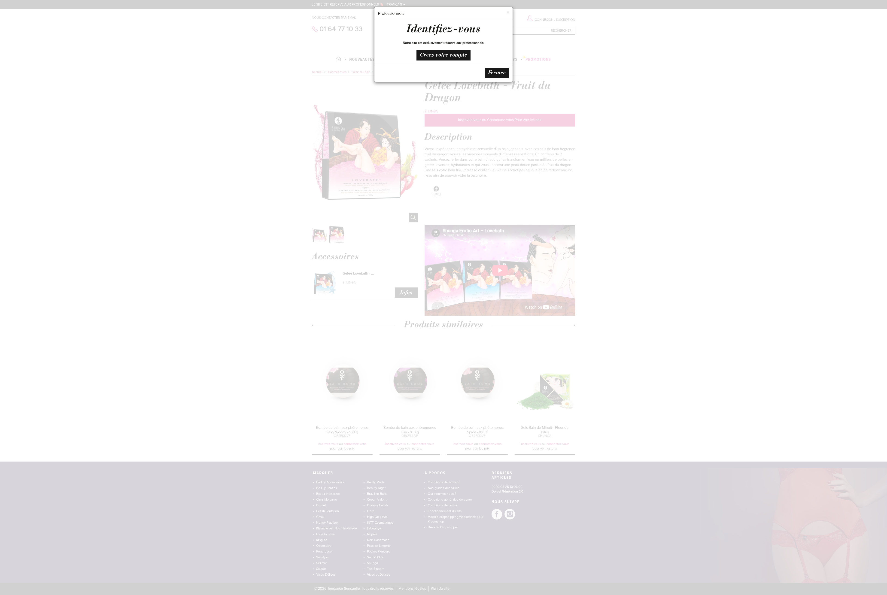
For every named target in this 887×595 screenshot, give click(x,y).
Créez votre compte (443, 55)
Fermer (497, 73)
